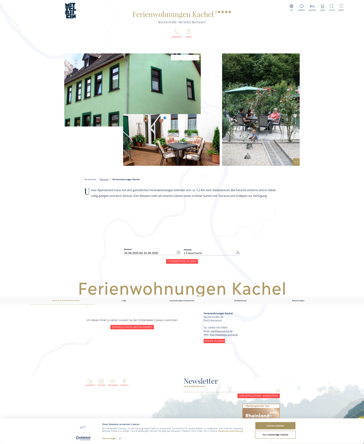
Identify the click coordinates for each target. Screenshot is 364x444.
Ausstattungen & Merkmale (182, 300)
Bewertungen (298, 300)
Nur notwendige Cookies (275, 434)
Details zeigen (109, 438)
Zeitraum (128, 249)
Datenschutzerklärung (230, 430)
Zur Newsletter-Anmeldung (258, 395)
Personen (188, 250)
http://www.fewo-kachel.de (224, 334)
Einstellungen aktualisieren (132, 327)
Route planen (214, 341)
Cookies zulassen (275, 425)
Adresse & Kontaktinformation (66, 300)
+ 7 (296, 162)
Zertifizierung (240, 300)
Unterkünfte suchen (182, 261)
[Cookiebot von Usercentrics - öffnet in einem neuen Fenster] (83, 438)
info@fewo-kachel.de (222, 331)
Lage (124, 300)
